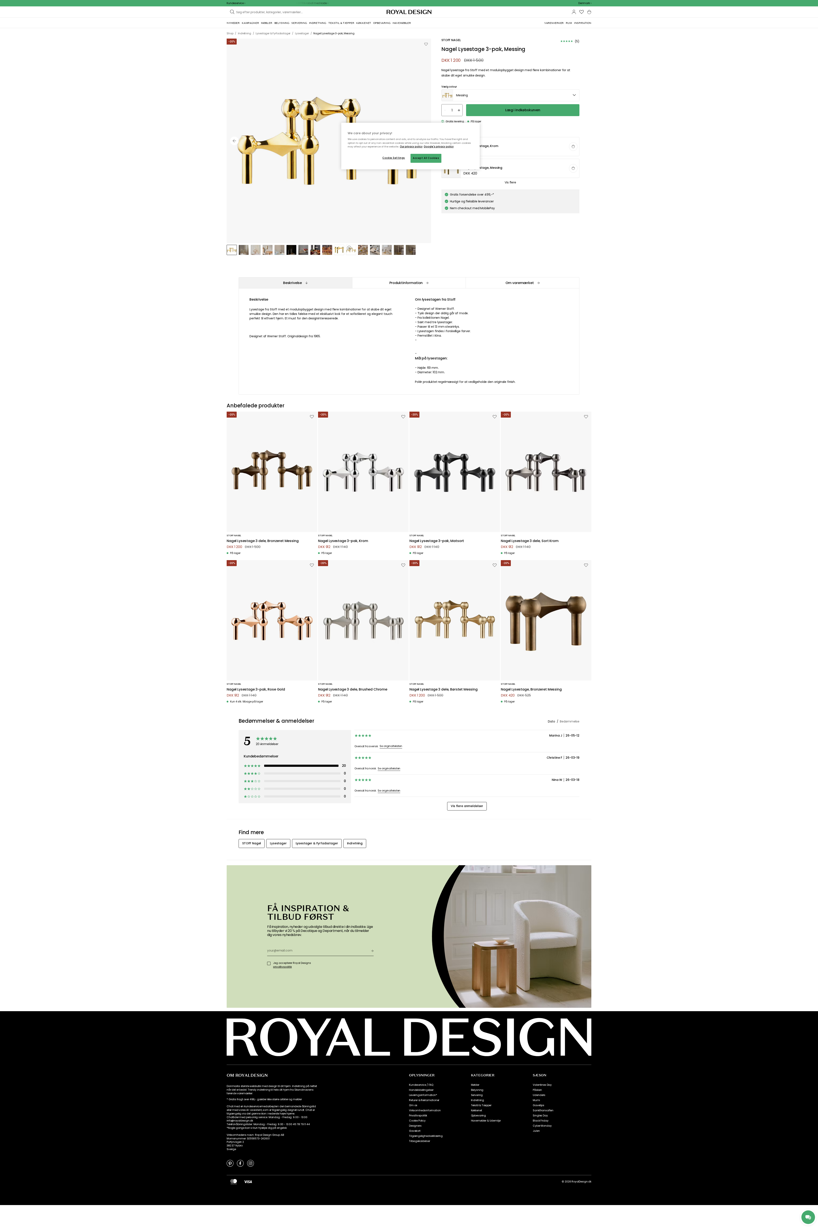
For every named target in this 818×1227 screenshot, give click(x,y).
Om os (413, 1105)
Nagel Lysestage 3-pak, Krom (343, 541)
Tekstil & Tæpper (481, 1105)
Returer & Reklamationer (424, 1100)
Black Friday (540, 1120)
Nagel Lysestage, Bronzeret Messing (531, 689)
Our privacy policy (411, 146)
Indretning (477, 1100)
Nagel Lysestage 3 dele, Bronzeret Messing (262, 541)
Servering (477, 1095)
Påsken (537, 1090)
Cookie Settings (393, 158)
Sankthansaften (543, 1110)
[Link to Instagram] (250, 1163)
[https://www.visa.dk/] (248, 1182)
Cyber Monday (542, 1126)
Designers (415, 1126)
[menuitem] (233, 23)
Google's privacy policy (439, 146)
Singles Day (540, 1115)
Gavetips (538, 1105)
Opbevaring (478, 1115)
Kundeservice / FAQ (421, 1085)
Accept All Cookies (426, 158)
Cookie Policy (417, 1120)
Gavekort (415, 1131)
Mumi (536, 1100)
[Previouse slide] (234, 141)
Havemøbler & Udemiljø (486, 1120)
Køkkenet (476, 1110)
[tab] (295, 282)
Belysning (477, 1090)
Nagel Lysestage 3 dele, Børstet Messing (443, 689)
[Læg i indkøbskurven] (573, 146)
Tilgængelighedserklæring (426, 1136)
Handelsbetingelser (421, 1090)
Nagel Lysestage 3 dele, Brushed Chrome (352, 689)
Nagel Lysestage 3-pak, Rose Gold (256, 689)
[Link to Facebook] (240, 1163)
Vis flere (510, 182)
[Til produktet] (511, 146)
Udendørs (539, 1095)
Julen (536, 1131)
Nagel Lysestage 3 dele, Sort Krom (530, 541)
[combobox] (584, 3)
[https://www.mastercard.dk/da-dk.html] (233, 1182)
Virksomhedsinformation (425, 1110)
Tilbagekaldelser (419, 1141)
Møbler (475, 1085)
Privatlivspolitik (418, 1115)
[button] (584, 3)
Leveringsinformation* (423, 1095)
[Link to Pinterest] (230, 1163)
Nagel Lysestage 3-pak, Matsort (436, 541)
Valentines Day (542, 1085)
